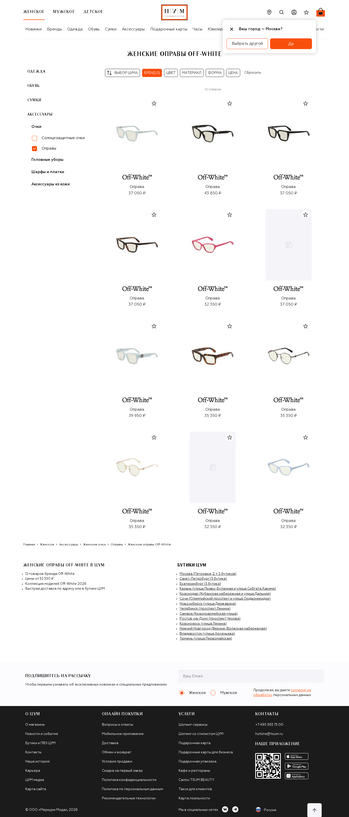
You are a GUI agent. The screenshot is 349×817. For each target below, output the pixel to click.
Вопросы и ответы (117, 724)
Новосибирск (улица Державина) (208, 604)
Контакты (33, 752)
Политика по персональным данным (132, 789)
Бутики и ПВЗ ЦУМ (40, 743)
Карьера (32, 771)
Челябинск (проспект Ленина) (205, 608)
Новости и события (41, 734)
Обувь (94, 29)
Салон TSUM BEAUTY (196, 780)
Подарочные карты (168, 29)
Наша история (37, 761)
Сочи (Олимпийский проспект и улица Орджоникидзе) (225, 598)
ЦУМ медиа (34, 780)
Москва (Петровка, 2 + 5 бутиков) (208, 574)
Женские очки (94, 544)
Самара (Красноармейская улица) (209, 613)
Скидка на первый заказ (122, 771)
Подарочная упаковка (197, 761)
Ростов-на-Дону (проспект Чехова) (210, 618)
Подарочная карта (195, 743)
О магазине (35, 724)
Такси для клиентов (195, 789)
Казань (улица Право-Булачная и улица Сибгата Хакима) (228, 588)
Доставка (110, 743)
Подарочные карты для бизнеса (206, 752)
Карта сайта (35, 789)
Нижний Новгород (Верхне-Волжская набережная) (223, 628)
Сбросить (252, 72)
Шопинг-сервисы (193, 724)
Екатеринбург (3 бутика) (200, 584)
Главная (29, 544)
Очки (36, 127)
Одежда (75, 29)
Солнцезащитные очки (63, 138)
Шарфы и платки (47, 172)
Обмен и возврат (116, 752)
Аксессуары (133, 29)
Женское (47, 544)
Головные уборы (47, 160)
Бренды (54, 29)
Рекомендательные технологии (129, 798)
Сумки (111, 29)
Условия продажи (117, 761)
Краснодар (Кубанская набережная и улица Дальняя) (225, 594)
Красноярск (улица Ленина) (203, 623)
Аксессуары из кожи (50, 184)
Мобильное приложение (123, 734)
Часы (197, 29)
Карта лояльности (194, 798)
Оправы (117, 544)
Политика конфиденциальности (129, 780)
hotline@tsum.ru (269, 734)
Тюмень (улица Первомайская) (206, 638)
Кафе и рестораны (194, 771)
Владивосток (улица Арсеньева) (207, 633)
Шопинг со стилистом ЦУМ (201, 734)
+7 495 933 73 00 (269, 724)
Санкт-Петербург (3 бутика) (203, 578)
